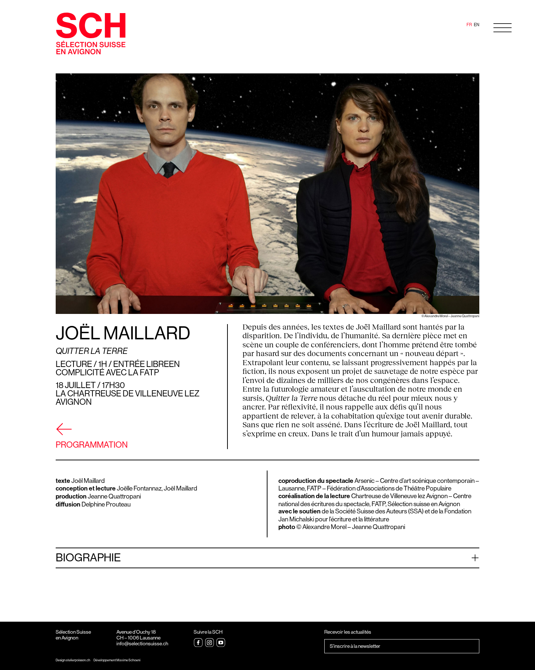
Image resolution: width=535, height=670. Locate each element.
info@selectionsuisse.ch (142, 643)
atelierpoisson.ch (78, 660)
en (476, 24)
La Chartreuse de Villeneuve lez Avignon (127, 398)
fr (469, 24)
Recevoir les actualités (347, 632)
